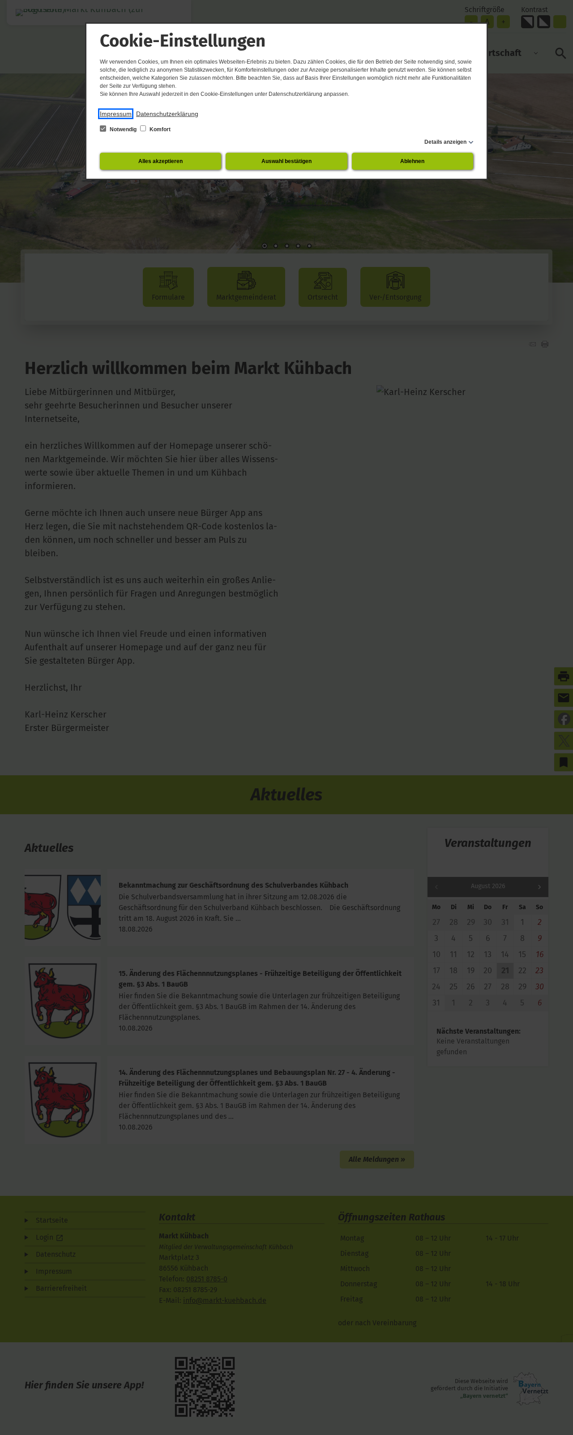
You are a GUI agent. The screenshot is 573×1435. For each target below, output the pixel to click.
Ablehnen (412, 161)
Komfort (159, 129)
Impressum (116, 113)
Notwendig (123, 129)
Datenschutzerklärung (167, 113)
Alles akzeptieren (160, 161)
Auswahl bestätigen (286, 161)
